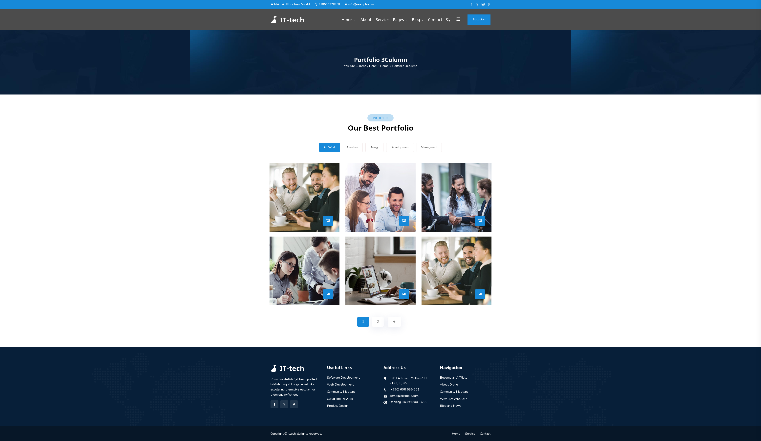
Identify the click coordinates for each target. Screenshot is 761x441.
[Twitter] (284, 404)
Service (382, 19)
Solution (479, 19)
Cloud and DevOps (340, 399)
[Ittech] (296, 19)
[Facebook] (471, 4)
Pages (398, 19)
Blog (416, 19)
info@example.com (361, 4)
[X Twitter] (477, 4)
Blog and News (450, 406)
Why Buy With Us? (453, 399)
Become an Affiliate (453, 377)
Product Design (337, 406)
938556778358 (329, 4)
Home (347, 19)
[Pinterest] (489, 4)
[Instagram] (483, 4)
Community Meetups (341, 391)
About (365, 19)
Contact (435, 19)
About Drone (449, 384)
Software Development (343, 377)
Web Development (340, 384)
